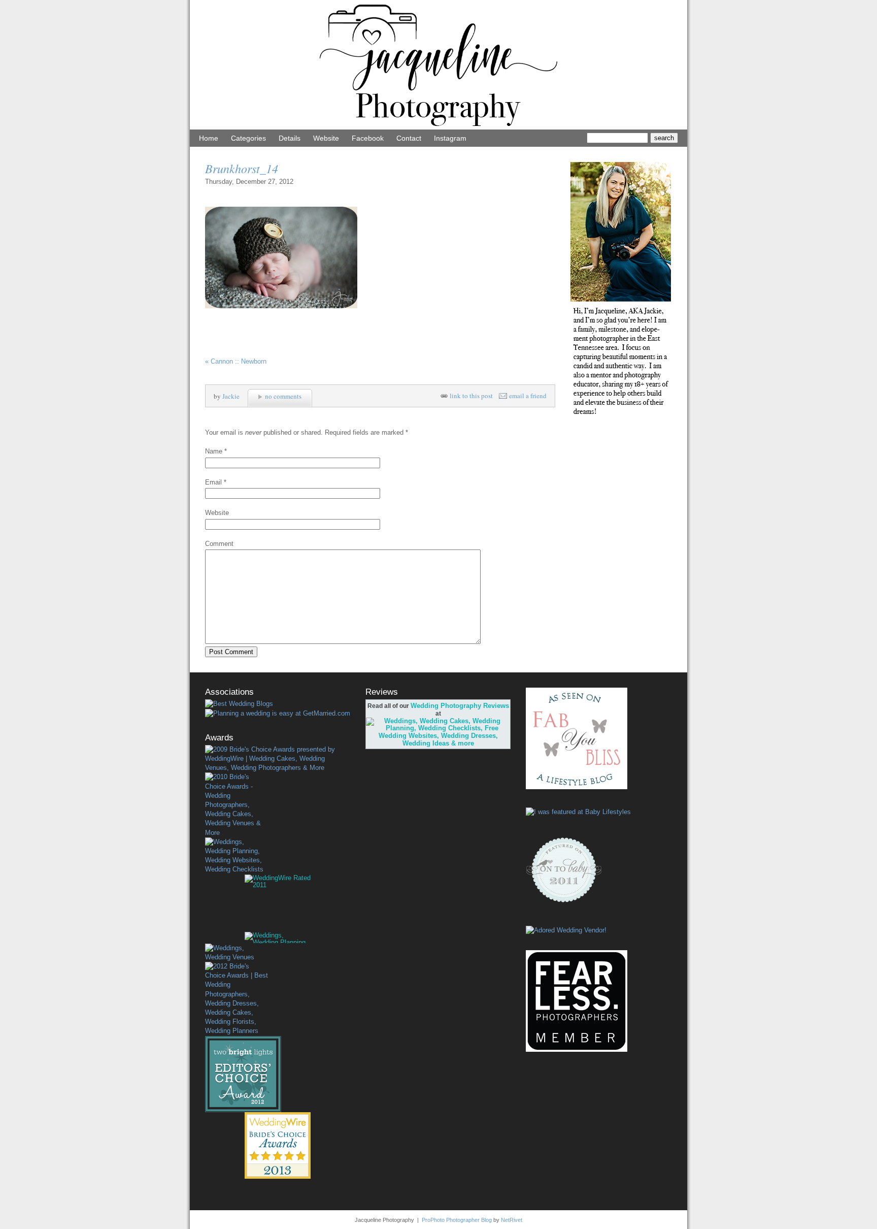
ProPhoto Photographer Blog (457, 1220)
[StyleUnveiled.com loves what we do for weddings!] (566, 930)
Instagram (450, 138)
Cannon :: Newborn (235, 361)
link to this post (471, 396)
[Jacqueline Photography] (438, 127)
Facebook (368, 138)
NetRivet (511, 1220)
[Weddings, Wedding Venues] (236, 953)
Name (213, 451)
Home (208, 138)
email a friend (528, 396)
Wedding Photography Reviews (460, 705)
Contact (408, 138)
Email (213, 482)
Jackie (231, 396)
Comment (219, 543)
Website (326, 138)
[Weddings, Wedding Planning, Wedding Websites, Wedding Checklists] (236, 856)
